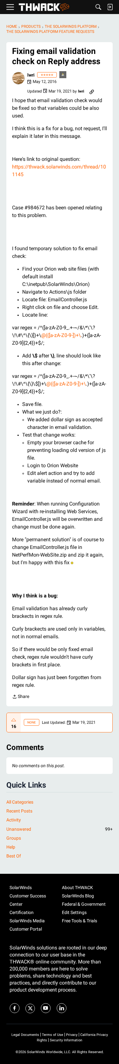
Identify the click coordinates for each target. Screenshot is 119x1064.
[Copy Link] (92, 91)
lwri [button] (31, 75)
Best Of (13, 855)
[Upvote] (13, 720)
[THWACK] (44, 7)
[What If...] (63, 75)
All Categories (19, 802)
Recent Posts (19, 810)
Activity (13, 819)
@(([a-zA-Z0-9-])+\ (61, 335)
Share (20, 697)
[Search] (98, 7)
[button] (18, 78)
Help (10, 847)
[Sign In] (110, 7)
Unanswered (59, 829)
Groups (13, 838)
